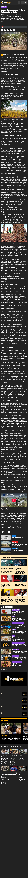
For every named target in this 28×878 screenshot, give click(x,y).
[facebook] (2, 30)
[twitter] (5, 30)
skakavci (20, 527)
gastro (6, 24)
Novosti (3, 524)
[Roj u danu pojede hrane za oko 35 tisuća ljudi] (14, 233)
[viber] (11, 30)
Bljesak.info (11, 24)
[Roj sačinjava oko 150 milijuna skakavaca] (14, 109)
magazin (2, 24)
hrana (13, 527)
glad (9, 527)
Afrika (3, 527)
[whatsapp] (8, 30)
